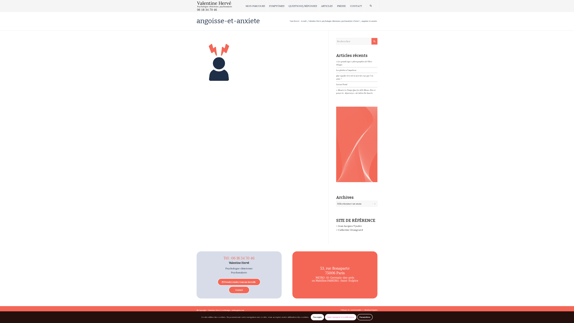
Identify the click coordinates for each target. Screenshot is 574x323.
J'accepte (317, 317)
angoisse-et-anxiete (228, 21)
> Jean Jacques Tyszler (349, 225)
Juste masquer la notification (340, 317)
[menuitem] (255, 6)
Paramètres (364, 317)
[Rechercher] (370, 6)
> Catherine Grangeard (349, 229)
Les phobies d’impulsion (346, 70)
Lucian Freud (341, 84)
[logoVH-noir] (215, 6)
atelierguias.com (238, 310)
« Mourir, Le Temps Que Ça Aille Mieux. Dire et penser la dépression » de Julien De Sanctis (355, 91)
